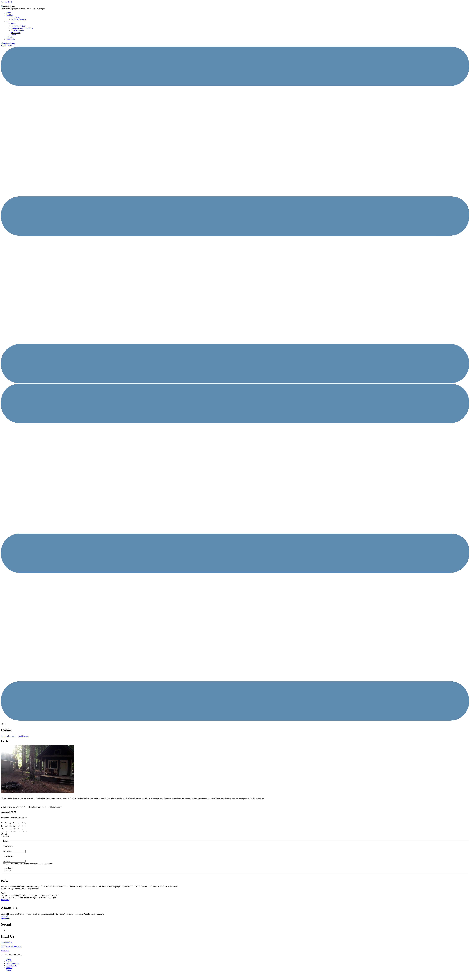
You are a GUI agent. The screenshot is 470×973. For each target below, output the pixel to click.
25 (11, 831)
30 (2, 834)
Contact (9, 968)
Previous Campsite (8, 736)
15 (26, 826)
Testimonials (15, 33)
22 (26, 828)
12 (14, 826)
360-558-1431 (6, 2)
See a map (5, 951)
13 (18, 826)
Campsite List (11, 965)
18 (11, 828)
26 (14, 831)
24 (6, 831)
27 (18, 831)
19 (14, 828)
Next (7, 836)
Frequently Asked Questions (22, 28)
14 (23, 826)
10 (6, 826)
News (13, 24)
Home (8, 13)
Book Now (15, 17)
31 (6, 834)
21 (23, 828)
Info (7, 22)
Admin (8, 970)
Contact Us (10, 39)
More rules (5, 900)
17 (6, 828)
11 (10, 826)
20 (18, 828)
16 (2, 828)
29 (26, 831)
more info (4, 916)
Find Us (9, 37)
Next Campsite (23, 736)
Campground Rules (18, 26)
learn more (5, 918)
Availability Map (12, 963)
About (13, 35)
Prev (3, 836)
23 (2, 831)
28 (23, 831)
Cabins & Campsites (19, 19)
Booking (9, 15)
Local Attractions (17, 30)
